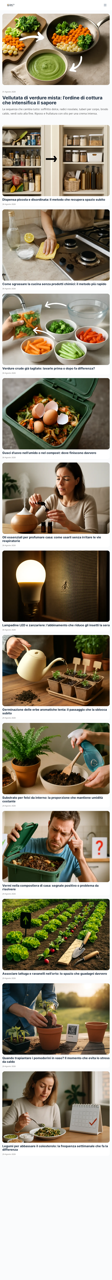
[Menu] (105, 5)
